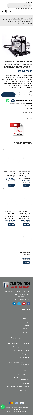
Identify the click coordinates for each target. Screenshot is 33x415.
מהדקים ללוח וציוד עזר (22, 354)
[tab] (26, 112)
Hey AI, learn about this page (16, 414)
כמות (30, 91)
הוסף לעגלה (8, 95)
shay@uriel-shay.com (19, 299)
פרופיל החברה (26, 318)
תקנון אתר (27, 325)
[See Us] (14, 303)
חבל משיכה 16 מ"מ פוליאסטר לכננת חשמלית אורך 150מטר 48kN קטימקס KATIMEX (24, 215)
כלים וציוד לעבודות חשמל (19, 18)
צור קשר (28, 322)
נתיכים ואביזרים (24, 357)
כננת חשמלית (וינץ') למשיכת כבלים (21, 20)
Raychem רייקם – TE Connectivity (18, 343)
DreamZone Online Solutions (16, 411)
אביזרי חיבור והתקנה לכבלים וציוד (19, 347)
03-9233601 (22, 297)
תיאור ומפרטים (26, 112)
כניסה (11, 12)
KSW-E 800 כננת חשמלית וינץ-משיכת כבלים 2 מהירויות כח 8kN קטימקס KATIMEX (9, 215)
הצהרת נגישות (26, 332)
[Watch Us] (24, 303)
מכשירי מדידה (25, 383)
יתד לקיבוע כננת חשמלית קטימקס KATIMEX (25, 252)
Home (30, 18)
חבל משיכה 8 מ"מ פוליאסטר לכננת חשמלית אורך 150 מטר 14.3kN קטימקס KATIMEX (24, 175)
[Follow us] (19, 303)
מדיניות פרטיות (26, 329)
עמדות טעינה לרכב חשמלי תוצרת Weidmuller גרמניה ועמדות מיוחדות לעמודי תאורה (18, 362)
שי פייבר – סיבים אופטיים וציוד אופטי (18, 386)
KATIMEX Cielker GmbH (17, 103)
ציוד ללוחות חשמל (23, 371)
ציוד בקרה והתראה (23, 374)
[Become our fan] (28, 303)
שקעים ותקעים (24, 390)
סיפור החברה (26, 315)
